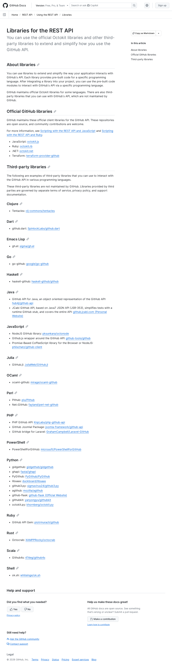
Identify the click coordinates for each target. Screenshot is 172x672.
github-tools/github (78, 338)
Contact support (19, 643)
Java (10, 292)
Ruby (11, 515)
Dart (10, 222)
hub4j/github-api (22, 303)
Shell (11, 568)
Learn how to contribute (98, 624)
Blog (94, 659)
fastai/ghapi (28, 471)
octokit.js (33, 141)
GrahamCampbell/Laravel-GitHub (67, 431)
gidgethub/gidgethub (40, 467)
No (29, 609)
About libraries (21, 64)
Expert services (80, 659)
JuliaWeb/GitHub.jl (36, 364)
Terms (35, 659)
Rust (10, 533)
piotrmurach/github (46, 522)
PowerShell (16, 442)
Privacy (45, 659)
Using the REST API (47, 14)
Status (55, 659)
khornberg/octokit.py (40, 504)
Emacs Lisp (16, 239)
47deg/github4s (35, 557)
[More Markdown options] (158, 33)
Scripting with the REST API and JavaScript (67, 130)
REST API (27, 14)
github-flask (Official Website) (48, 495)
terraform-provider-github (42, 155)
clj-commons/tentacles (40, 210)
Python (12, 460)
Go (9, 257)
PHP (10, 415)
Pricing (65, 659)
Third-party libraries (26, 166)
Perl (10, 393)
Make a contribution (105, 619)
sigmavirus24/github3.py (43, 485)
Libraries (67, 14)
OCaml (12, 375)
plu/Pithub (28, 400)
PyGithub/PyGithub (37, 476)
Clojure (12, 204)
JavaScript (15, 327)
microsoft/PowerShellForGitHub (61, 449)
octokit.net (26, 151)
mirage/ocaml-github (44, 382)
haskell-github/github (45, 281)
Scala (11, 551)
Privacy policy (13, 615)
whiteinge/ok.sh (30, 575)
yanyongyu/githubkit (38, 500)
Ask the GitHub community (24, 639)
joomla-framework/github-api (64, 427)
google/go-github (37, 263)
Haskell (12, 274)
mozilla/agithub (33, 490)
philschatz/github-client (27, 347)
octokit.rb (26, 146)
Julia (10, 358)
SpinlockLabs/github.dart (44, 228)
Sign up (162, 5)
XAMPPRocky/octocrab (40, 540)
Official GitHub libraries (29, 111)
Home (15, 14)
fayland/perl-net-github (43, 404)
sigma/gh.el (27, 246)
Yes (15, 609)
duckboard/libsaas (34, 481)
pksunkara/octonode (55, 333)
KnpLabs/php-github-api (49, 422)
